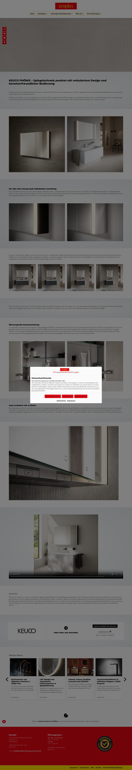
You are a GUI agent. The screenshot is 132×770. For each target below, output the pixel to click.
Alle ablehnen (67, 396)
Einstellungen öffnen (53, 396)
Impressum (71, 401)
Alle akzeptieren (80, 396)
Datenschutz (61, 401)
